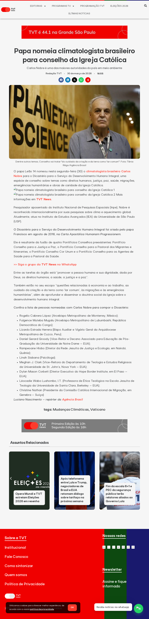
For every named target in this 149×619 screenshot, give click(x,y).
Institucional (15, 547)
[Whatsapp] (108, 547)
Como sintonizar (19, 566)
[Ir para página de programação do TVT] (74, 37)
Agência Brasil (72, 399)
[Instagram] (113, 547)
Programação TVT (92, 6)
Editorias (36, 6)
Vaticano (97, 409)
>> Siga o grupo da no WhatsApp (45, 264)
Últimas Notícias (79, 13)
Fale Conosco (16, 557)
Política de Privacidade (25, 584)
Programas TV (61, 6)
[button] (145, 5)
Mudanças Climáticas (71, 409)
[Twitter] (118, 547)
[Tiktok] (128, 547)
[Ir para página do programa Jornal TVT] (74, 431)
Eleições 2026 (119, 6)
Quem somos (16, 575)
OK (72, 607)
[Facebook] (123, 547)
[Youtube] (103, 547)
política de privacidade (42, 609)
